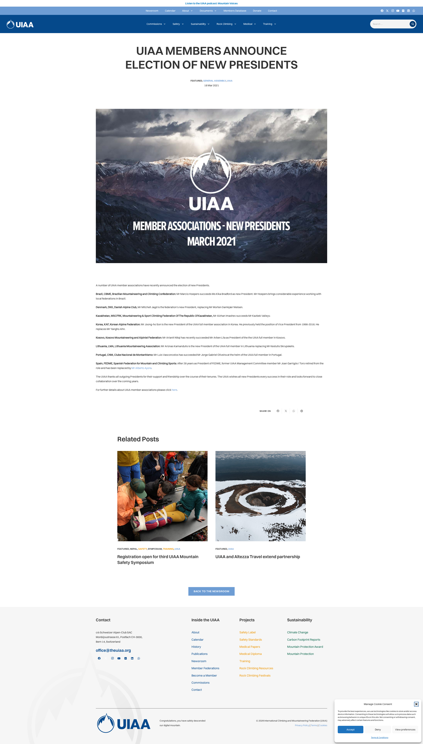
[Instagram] (392, 10)
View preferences (405, 729)
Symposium (155, 548)
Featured (196, 80)
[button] (416, 704)
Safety (142, 548)
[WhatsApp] (413, 10)
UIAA (229, 80)
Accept (350, 729)
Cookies (323, 725)
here (174, 389)
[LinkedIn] (408, 10)
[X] (387, 10)
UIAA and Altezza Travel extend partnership (257, 556)
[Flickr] (403, 10)
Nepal (133, 548)
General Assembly (214, 80)
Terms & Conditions (379, 737)
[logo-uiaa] (20, 24)
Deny (378, 729)
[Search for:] (390, 24)
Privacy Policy (302, 725)
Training (168, 548)
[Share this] (278, 411)
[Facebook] (382, 10)
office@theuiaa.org (113, 650)
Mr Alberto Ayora (142, 368)
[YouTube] (398, 10)
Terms (314, 725)
